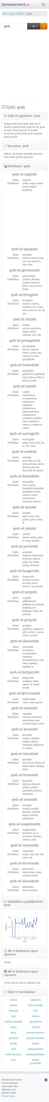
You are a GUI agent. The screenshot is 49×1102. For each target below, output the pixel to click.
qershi (13, 1043)
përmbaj (13, 1037)
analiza (13, 1005)
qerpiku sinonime (35, 1037)
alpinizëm (35, 999)
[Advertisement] (24, 65)
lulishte (35, 1016)
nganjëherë (36, 1021)
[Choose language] (33, 26)
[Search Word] (43, 26)
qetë (13, 1048)
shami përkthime (36, 1054)
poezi (13, 1032)
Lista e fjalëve (17, 13)
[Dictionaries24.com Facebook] (46, 1079)
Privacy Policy (8, 1096)
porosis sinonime (35, 1032)
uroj (13, 1059)
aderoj (13, 999)
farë (35, 1010)
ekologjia (13, 1010)
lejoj (13, 1016)
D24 (5, 13)
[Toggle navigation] (43, 4)
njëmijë (36, 1027)
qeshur (35, 1043)
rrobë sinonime (13, 1054)
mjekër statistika (13, 1021)
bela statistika (35, 1005)
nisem (13, 1027)
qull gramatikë (35, 1048)
